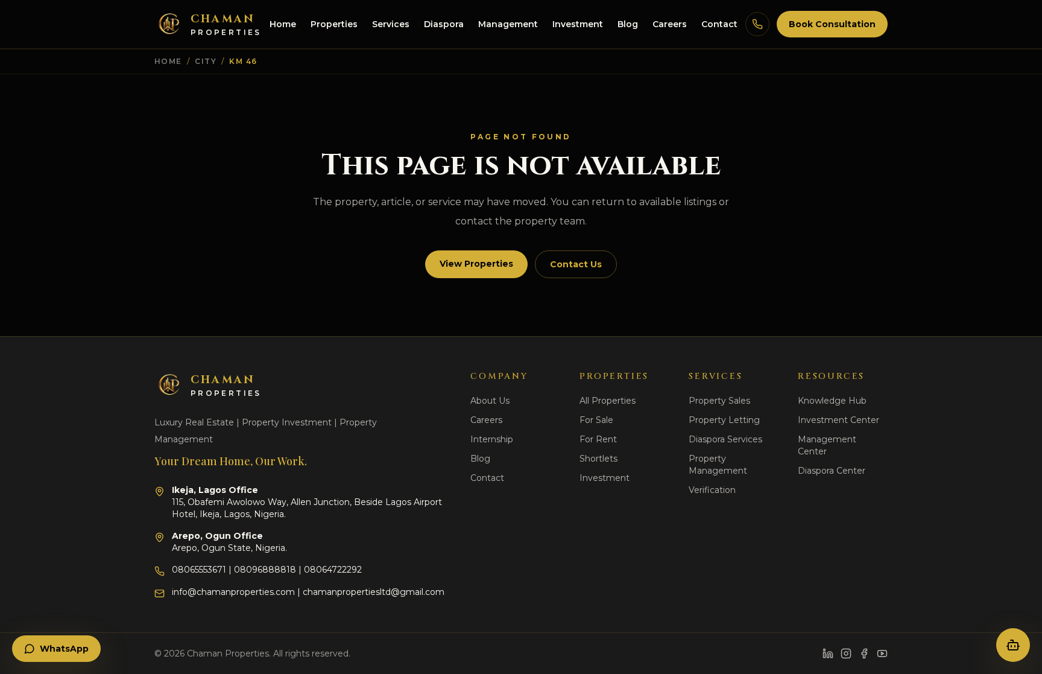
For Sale (596, 420)
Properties (334, 24)
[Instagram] (846, 653)
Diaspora (444, 24)
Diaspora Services (725, 439)
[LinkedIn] (828, 653)
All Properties (607, 400)
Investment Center (838, 420)
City (205, 61)
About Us (490, 400)
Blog (627, 24)
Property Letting (724, 420)
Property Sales (719, 400)
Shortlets (598, 458)
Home (283, 24)
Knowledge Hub (832, 400)
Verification (712, 490)
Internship (491, 439)
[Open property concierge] (1013, 645)
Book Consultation (832, 24)
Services (390, 24)
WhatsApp (64, 648)
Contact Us (576, 264)
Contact (719, 24)
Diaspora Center (831, 470)
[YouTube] (882, 653)
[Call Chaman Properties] (757, 24)
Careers (669, 24)
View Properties (476, 263)
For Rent (598, 439)
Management (508, 24)
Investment (577, 24)
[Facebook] (864, 653)
